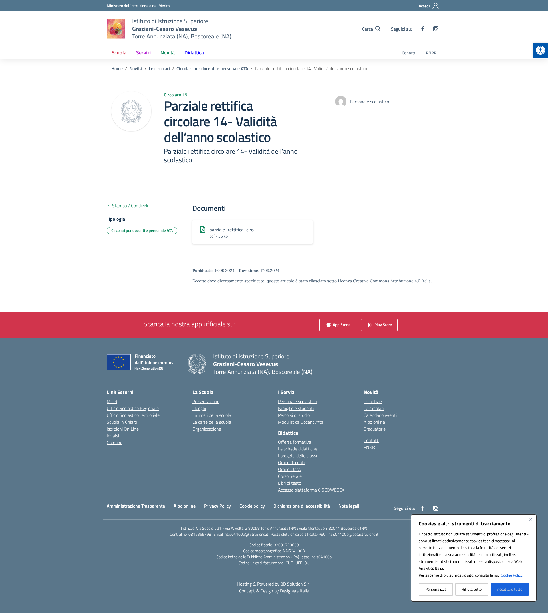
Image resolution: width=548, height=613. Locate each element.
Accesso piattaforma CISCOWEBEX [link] (311, 489)
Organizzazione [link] (206, 428)
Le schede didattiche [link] (297, 448)
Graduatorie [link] (375, 428)
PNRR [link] (431, 53)
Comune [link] (114, 442)
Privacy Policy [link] (217, 505)
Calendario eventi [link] (380, 415)
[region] (474, 558)
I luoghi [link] (199, 408)
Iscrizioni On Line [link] (123, 428)
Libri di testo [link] (289, 483)
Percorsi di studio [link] (294, 415)
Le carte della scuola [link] (211, 422)
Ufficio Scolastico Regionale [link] (133, 408)
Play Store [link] (383, 324)
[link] (540, 50)
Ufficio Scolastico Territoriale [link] (133, 415)
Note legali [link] (349, 505)
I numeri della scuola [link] (211, 415)
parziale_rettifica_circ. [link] (231, 229)
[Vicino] (530, 519)
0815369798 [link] (199, 534)
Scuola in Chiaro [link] (122, 422)
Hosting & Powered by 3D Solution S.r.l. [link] (274, 583)
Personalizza (435, 589)
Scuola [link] (119, 52)
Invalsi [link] (113, 435)
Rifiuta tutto (472, 589)
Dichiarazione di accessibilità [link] (301, 505)
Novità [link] (167, 52)
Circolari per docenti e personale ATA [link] (142, 230)
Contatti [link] (409, 53)
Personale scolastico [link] (297, 401)
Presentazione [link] (205, 401)
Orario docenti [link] (291, 462)
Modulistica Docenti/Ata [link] (300, 422)
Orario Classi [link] (289, 469)
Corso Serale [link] (290, 476)
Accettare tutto (509, 589)
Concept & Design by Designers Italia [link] (274, 590)
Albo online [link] (374, 422)
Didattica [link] (194, 52)
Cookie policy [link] (252, 505)
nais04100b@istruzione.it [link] (246, 534)
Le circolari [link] (374, 408)
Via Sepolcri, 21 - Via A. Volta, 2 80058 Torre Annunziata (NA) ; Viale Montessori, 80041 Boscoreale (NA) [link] (281, 528)
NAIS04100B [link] (294, 551)
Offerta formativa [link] (294, 442)
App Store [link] (341, 324)
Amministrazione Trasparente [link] (136, 505)
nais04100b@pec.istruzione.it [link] (353, 534)
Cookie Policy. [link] (512, 575)
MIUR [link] (112, 401)
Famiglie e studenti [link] (296, 408)
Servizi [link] (143, 52)
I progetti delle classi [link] (297, 455)
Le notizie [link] (373, 401)
